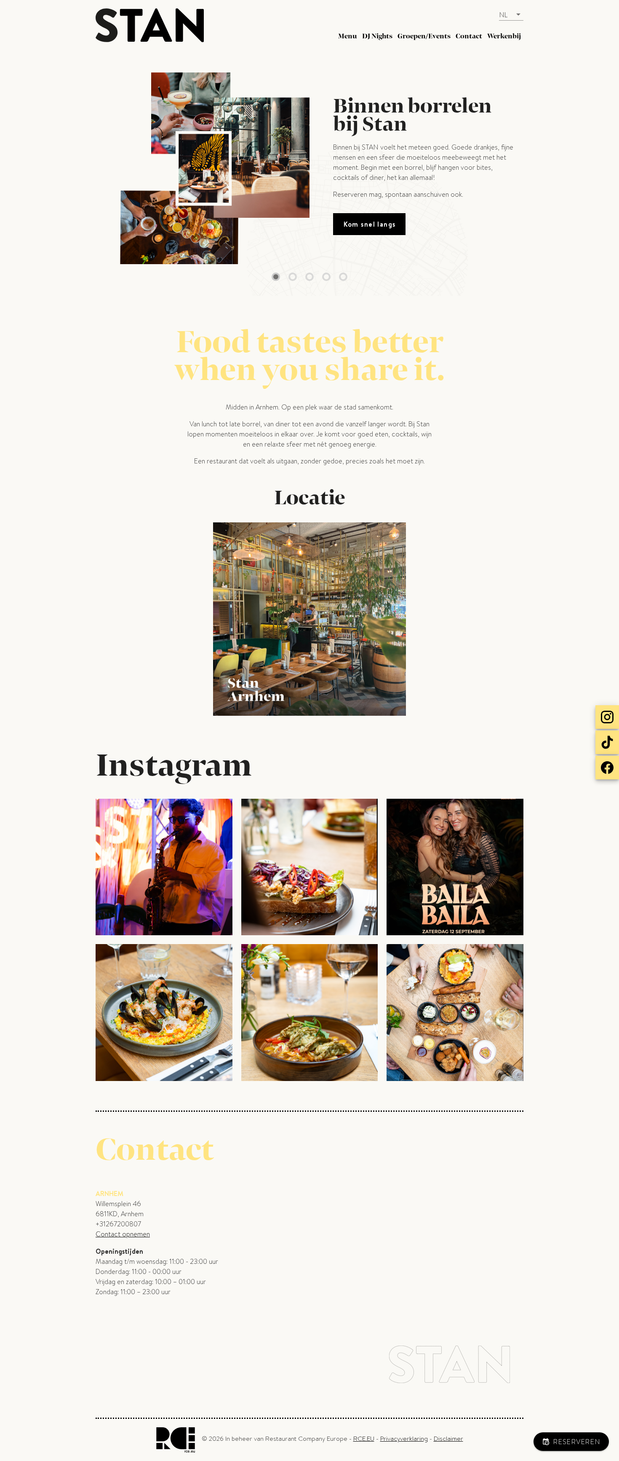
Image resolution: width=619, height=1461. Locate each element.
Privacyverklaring (404, 1438)
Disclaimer (448, 1438)
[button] (511, 14)
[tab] (348, 36)
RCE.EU (363, 1438)
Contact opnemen (123, 1234)
